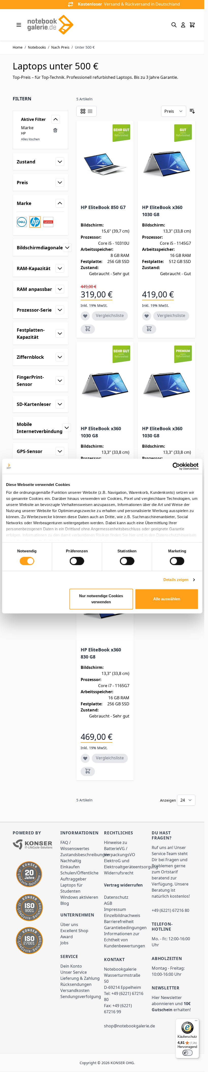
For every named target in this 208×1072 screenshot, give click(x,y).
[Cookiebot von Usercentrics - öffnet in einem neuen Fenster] (176, 466)
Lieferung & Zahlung (80, 978)
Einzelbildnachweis (122, 915)
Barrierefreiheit (119, 921)
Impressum (115, 909)
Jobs (64, 943)
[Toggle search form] (174, 25)
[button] (40, 98)
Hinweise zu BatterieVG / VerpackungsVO (119, 848)
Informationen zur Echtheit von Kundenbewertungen (124, 940)
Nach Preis (60, 47)
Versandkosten (75, 990)
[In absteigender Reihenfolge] (192, 111)
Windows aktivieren (79, 897)
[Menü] (196, 1022)
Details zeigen (175, 580)
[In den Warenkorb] (88, 329)
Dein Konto (71, 966)
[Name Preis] (173, 111)
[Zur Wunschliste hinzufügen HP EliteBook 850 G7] (85, 316)
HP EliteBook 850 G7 (103, 207)
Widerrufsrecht (118, 873)
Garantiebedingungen (125, 927)
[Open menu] (19, 25)
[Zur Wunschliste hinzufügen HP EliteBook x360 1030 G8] (146, 316)
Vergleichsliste (110, 315)
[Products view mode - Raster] (83, 111)
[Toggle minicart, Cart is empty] (192, 25)
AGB (108, 903)
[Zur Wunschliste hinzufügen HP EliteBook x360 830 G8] (85, 758)
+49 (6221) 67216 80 (170, 910)
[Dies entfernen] (55, 130)
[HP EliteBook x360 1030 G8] (166, 164)
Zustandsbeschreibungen (85, 854)
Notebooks (37, 47)
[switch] (77, 561)
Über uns (69, 924)
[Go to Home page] (50, 24)
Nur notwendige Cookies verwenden (101, 599)
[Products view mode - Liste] (90, 111)
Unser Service (73, 972)
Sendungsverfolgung (80, 996)
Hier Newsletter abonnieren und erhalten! (171, 1003)
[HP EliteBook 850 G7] (105, 164)
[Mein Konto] (183, 25)
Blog (64, 903)
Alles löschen (30, 139)
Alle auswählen (166, 599)
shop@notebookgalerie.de (129, 1026)
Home (18, 47)
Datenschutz (116, 897)
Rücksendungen (76, 984)
